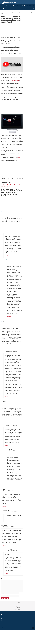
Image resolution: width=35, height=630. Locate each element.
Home (2, 12)
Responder (4, 225)
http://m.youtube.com (14, 80)
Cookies (18, 602)
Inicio (2, 5)
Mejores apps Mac (30, 5)
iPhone (10, 5)
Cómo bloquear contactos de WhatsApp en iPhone (10, 177)
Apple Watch (22, 5)
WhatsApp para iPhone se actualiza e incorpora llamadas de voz (12, 178)
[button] (33, 628)
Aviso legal (18, 603)
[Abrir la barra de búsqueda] (33, 8)
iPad (14, 5)
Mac (17, 5)
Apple (6, 5)
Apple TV (4, 12)
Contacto (2, 8)
